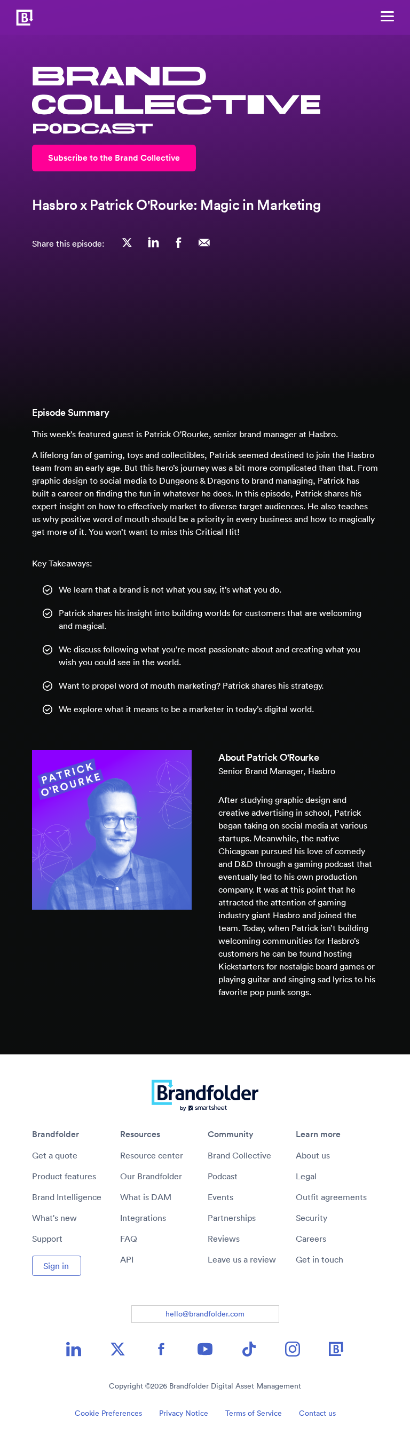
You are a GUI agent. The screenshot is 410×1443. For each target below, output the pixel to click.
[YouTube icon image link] (205, 1349)
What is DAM (145, 1197)
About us (313, 1155)
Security (311, 1217)
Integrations (143, 1217)
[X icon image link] (117, 1349)
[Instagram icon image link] (292, 1349)
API (126, 1259)
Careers (311, 1238)
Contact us (317, 1413)
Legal (306, 1176)
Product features (64, 1176)
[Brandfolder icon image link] (336, 1349)
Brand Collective (239, 1155)
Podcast (223, 1176)
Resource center (151, 1155)
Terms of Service (253, 1413)
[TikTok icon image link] (249, 1349)
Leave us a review (242, 1259)
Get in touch (319, 1259)
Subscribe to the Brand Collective (114, 157)
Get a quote (54, 1155)
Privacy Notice (183, 1413)
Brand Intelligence (66, 1197)
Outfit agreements (331, 1197)
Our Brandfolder (151, 1176)
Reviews (224, 1238)
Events (220, 1197)
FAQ (128, 1238)
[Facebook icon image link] (161, 1349)
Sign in (56, 1265)
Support (47, 1238)
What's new (54, 1217)
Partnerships (232, 1217)
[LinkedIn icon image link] (73, 1349)
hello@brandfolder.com (205, 1314)
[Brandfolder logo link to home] (17, 16)
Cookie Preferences (108, 1413)
